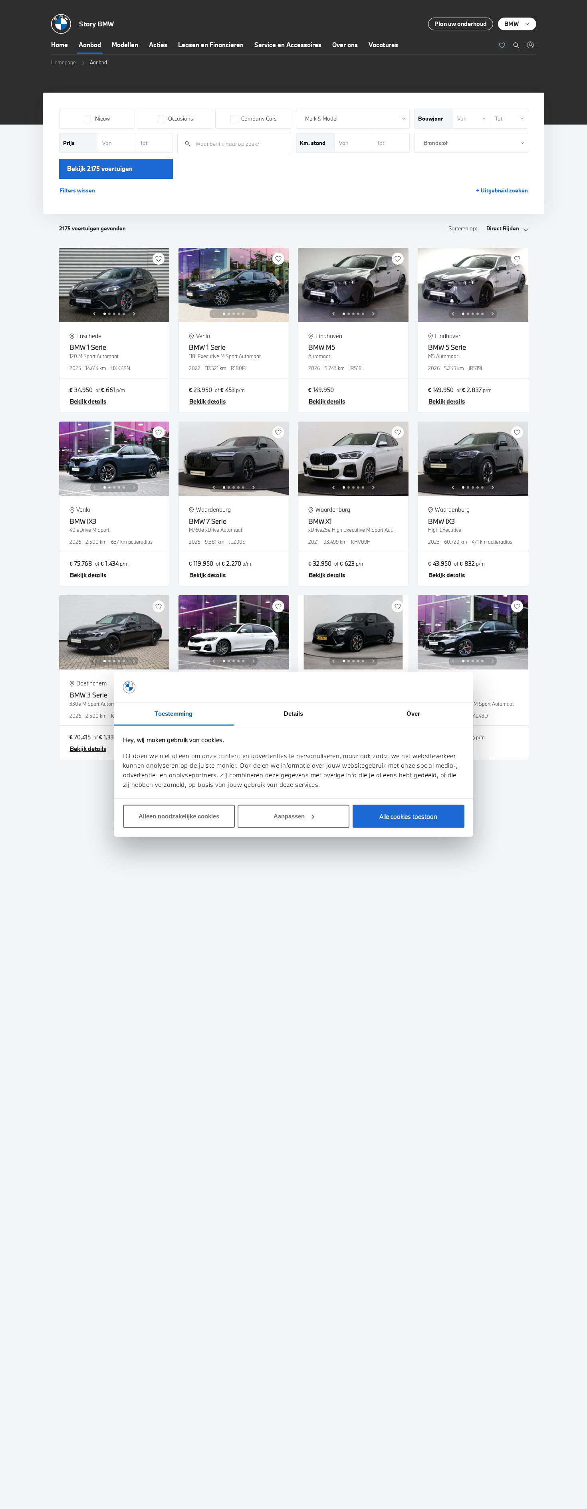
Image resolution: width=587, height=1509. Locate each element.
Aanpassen (289, 816)
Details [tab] (293, 713)
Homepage (63, 62)
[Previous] (94, 314)
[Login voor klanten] (530, 45)
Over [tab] (413, 713)
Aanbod (90, 45)
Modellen (125, 45)
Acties (158, 45)
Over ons (345, 45)
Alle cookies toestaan (408, 816)
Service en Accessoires (287, 45)
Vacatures (383, 45)
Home (59, 45)
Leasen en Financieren (211, 45)
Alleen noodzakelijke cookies (179, 816)
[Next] (134, 314)
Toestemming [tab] (173, 713)
